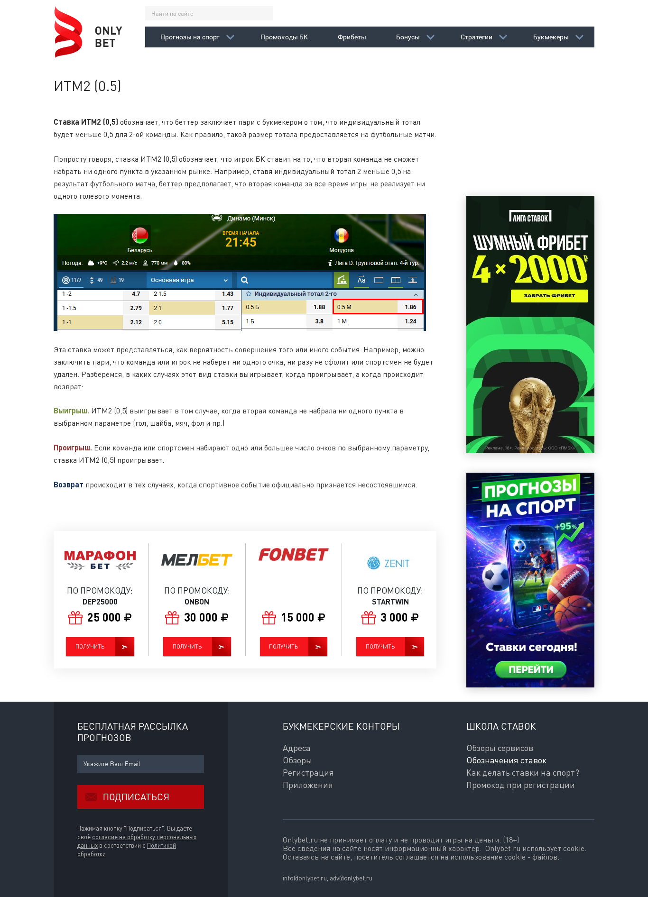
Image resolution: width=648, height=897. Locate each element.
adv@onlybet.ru (351, 878)
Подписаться (136, 797)
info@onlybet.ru (305, 878)
